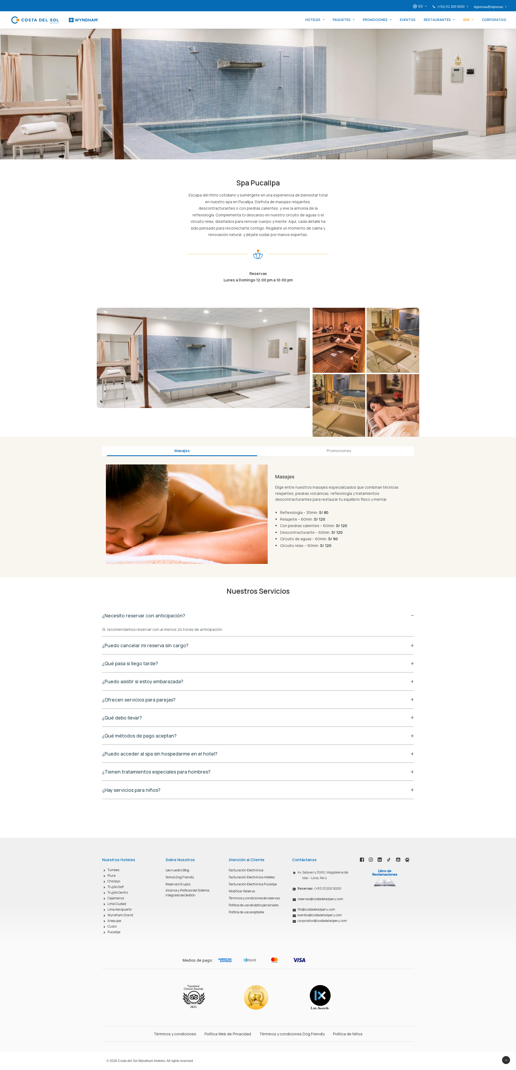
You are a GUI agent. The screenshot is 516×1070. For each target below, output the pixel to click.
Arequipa (114, 920)
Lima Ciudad (117, 903)
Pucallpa (114, 932)
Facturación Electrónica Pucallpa (253, 884)
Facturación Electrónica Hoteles (252, 877)
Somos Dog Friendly (180, 877)
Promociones (375, 19)
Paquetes (341, 19)
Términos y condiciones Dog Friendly (292, 1033)
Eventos (407, 19)
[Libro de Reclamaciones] (384, 877)
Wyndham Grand (120, 915)
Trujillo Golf (116, 887)
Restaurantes (437, 19)
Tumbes (113, 870)
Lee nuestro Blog (177, 870)
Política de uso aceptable (246, 912)
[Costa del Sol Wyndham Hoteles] (55, 20)
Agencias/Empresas (488, 7)
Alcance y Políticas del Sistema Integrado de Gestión (187, 892)
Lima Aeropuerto (120, 909)
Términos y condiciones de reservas (254, 898)
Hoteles (312, 19)
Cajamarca (116, 898)
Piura (112, 875)
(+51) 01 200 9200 (451, 7)
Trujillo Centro (118, 892)
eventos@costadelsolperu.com (320, 915)
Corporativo (494, 19)
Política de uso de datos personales (253, 905)
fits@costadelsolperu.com (316, 909)
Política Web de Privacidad (228, 1033)
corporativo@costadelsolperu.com (322, 920)
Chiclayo (114, 881)
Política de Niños (348, 1033)
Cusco (112, 926)
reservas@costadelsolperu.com (320, 899)
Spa (466, 19)
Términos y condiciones (175, 1033)
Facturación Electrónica (246, 870)
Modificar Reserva (242, 891)
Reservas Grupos (178, 884)
